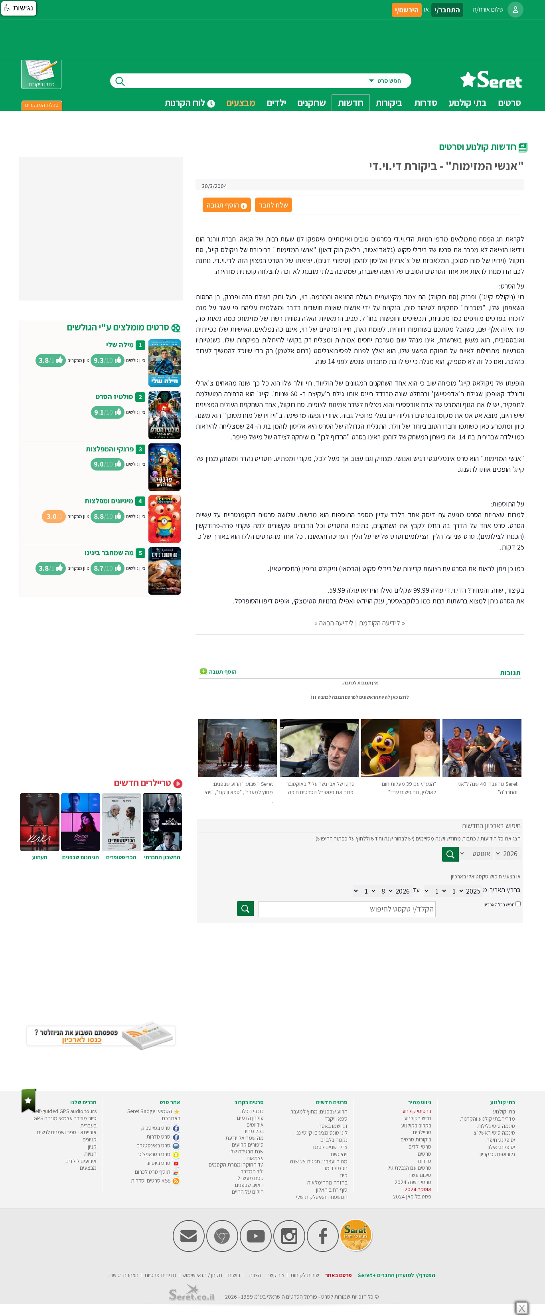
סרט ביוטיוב (159, 1163)
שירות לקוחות (304, 1275)
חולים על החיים (248, 1191)
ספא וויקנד (336, 1118)
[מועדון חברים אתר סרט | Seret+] (189, 1250)
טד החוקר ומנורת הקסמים (236, 1164)
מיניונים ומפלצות (109, 500)
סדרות (424, 1161)
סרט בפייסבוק (156, 1127)
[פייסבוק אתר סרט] (323, 1250)
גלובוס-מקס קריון (497, 1154)
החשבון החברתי (162, 857)
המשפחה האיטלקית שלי (322, 1196)
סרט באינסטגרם (154, 1145)
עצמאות (255, 1158)
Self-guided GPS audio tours (64, 1111)
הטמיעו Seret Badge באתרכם (153, 1114)
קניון (92, 1146)
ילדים (276, 102)
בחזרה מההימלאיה (327, 1182)
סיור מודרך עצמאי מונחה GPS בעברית (65, 1122)
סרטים (424, 1153)
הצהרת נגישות (123, 1275)
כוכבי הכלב (252, 1111)
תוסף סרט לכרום (153, 1171)
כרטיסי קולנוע (416, 1111)
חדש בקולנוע (417, 1118)
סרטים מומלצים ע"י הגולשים (119, 326)
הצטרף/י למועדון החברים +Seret (396, 1275)
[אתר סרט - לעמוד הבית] (29, 1111)
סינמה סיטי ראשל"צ (494, 1132)
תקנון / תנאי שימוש (202, 1275)
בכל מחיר (253, 1131)
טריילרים (422, 1132)
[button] (18, 8)
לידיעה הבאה (336, 622)
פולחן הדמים (250, 1117)
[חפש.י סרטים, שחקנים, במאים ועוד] (118, 80)
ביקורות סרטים (416, 1139)
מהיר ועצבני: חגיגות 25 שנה (319, 1161)
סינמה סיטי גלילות (496, 1125)
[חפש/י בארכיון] (245, 908)
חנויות (90, 1153)
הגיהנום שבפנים (80, 857)
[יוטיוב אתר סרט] (256, 1250)
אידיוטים (255, 1124)
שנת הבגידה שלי (246, 1151)
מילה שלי (120, 344)
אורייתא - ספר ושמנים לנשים (67, 1132)
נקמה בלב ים (334, 1139)
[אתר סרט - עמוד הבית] (491, 85)
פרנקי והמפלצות (110, 448)
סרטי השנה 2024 (413, 1182)
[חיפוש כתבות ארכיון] (450, 854)
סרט (325, 1296)
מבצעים (241, 102)
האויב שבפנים (249, 1184)
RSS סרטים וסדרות (151, 1180)
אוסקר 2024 (418, 1189)
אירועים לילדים (81, 1161)
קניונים (90, 1139)
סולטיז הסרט (114, 396)
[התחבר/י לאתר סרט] (515, 10)
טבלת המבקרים (42, 105)
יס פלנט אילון (501, 1147)
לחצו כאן (400, 697)
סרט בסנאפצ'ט (155, 1154)
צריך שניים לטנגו (330, 1147)
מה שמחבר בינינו (109, 552)
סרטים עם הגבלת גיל (409, 1167)
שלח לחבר (273, 205)
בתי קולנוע (504, 1111)
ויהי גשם (339, 1154)
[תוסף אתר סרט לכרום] (222, 1250)
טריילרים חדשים (143, 782)
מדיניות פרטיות (160, 1275)
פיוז (344, 1175)
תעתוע (39, 857)
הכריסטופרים (121, 857)
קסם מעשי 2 (250, 1178)
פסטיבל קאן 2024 (412, 1196)
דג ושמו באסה (333, 1125)
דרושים (235, 1275)
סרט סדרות (159, 1136)
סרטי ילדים (420, 1146)
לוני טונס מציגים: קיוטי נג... (320, 1132)
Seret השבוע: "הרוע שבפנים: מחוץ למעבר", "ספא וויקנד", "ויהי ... (239, 792)
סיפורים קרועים (248, 1144)
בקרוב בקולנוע (416, 1125)
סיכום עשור (419, 1175)
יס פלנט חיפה (500, 1139)
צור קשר (275, 1275)
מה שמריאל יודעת (244, 1137)
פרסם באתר (338, 1275)
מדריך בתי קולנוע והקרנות (487, 1118)
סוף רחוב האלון (332, 1189)
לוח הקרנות (185, 102)
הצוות (255, 1275)
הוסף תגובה (226, 205)
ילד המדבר (252, 1171)
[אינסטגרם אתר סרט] (289, 1250)
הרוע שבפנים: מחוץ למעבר (319, 1111)
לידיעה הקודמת (379, 622)
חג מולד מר (335, 1168)
